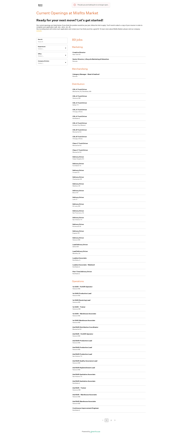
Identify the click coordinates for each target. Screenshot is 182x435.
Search (40, 39)
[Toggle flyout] (65, 48)
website (39, 31)
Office (40, 54)
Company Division (43, 61)
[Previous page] (102, 420)
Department (41, 46)
